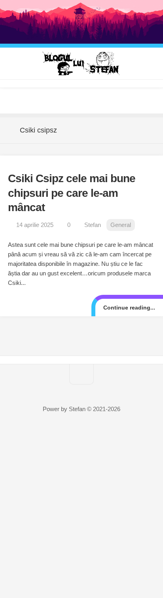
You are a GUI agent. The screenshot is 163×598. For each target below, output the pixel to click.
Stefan (92, 224)
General (120, 224)
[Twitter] (66, 101)
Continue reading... (129, 307)
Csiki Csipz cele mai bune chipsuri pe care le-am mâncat (71, 192)
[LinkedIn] (97, 101)
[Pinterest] (81, 101)
